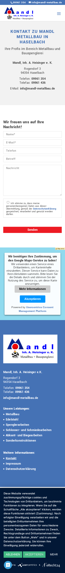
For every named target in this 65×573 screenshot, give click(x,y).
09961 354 (19, 2)
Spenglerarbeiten (17, 425)
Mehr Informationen (32, 288)
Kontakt (11, 458)
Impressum (13, 464)
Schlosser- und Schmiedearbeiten (28, 430)
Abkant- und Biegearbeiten (24, 435)
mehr (54, 554)
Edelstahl (12, 419)
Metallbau (12, 414)
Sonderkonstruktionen (21, 440)
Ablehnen (13, 554)
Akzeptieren (32, 298)
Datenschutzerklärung (44, 208)
